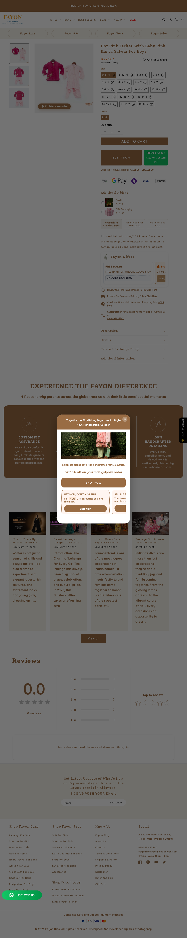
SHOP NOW (93, 482)
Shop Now (85, 508)
